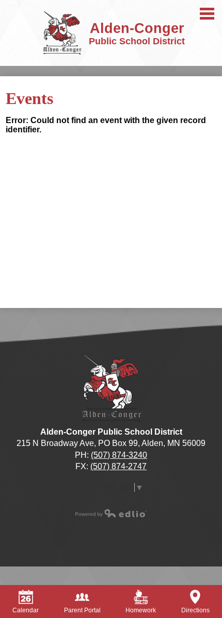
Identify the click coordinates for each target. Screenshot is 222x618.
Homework (140, 610)
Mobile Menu (207, 14)
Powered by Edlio (111, 513)
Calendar (25, 610)
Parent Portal (82, 610)
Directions (195, 610)
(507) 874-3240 (119, 455)
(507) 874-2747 (118, 466)
